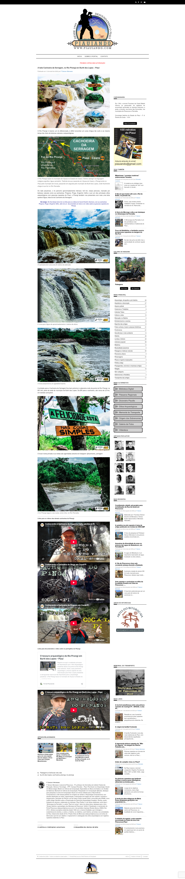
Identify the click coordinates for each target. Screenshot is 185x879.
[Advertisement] (130, 80)
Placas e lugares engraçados (123, 360)
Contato (104, 56)
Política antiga (119, 363)
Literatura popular (120, 342)
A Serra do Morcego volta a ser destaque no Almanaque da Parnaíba (130, 213)
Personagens (119, 357)
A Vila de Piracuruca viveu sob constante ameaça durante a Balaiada (129, 564)
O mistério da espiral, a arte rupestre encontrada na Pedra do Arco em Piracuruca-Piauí (128, 820)
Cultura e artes (119, 315)
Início (79, 56)
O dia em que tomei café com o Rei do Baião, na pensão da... (129, 195)
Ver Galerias (135, 288)
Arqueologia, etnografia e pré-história (126, 300)
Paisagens (119, 284)
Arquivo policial (119, 306)
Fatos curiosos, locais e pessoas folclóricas (128, 327)
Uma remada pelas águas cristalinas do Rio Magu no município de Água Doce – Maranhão (64, 756)
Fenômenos (118, 330)
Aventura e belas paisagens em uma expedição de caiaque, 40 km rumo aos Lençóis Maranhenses (45, 757)
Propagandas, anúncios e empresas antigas (128, 366)
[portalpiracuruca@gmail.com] (144, 2)
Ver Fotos (124, 288)
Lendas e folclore (120, 339)
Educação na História (121, 318)
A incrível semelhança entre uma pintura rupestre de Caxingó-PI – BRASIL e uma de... (130, 706)
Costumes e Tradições (121, 309)
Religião (117, 369)
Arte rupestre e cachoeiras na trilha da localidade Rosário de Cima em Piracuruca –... (129, 583)
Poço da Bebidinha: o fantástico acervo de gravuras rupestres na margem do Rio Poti (129, 232)
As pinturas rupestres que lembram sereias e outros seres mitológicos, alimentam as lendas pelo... (128, 780)
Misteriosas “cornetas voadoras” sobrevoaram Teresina (127, 176)
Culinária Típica (119, 312)
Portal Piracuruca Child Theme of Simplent (83, 856)
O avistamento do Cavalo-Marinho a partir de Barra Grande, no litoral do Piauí (82, 758)
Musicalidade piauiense (122, 348)
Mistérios (117, 345)
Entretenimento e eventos (122, 321)
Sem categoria (119, 372)
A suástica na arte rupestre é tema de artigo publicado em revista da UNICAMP (130, 526)
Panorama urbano (120, 354)
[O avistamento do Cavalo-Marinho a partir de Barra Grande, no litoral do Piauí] (83, 748)
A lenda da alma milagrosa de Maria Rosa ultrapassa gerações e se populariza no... (128, 800)
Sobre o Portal (91, 56)
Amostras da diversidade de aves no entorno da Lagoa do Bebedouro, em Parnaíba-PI (128, 545)
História (117, 336)
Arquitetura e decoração (122, 303)
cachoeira (56, 775)
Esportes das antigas (121, 324)
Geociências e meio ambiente (124, 333)
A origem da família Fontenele (126, 727)
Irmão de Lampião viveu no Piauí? (127, 762)
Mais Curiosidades (130, 123)
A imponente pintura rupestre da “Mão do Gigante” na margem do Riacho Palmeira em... (129, 745)
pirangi (63, 775)
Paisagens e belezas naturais (51, 773)
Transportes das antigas (122, 378)
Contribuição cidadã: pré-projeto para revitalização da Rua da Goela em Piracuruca (129, 507)
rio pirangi (70, 775)
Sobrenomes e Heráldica (122, 375)
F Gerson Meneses (67, 71)
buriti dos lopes (46, 775)
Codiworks (41, 856)
